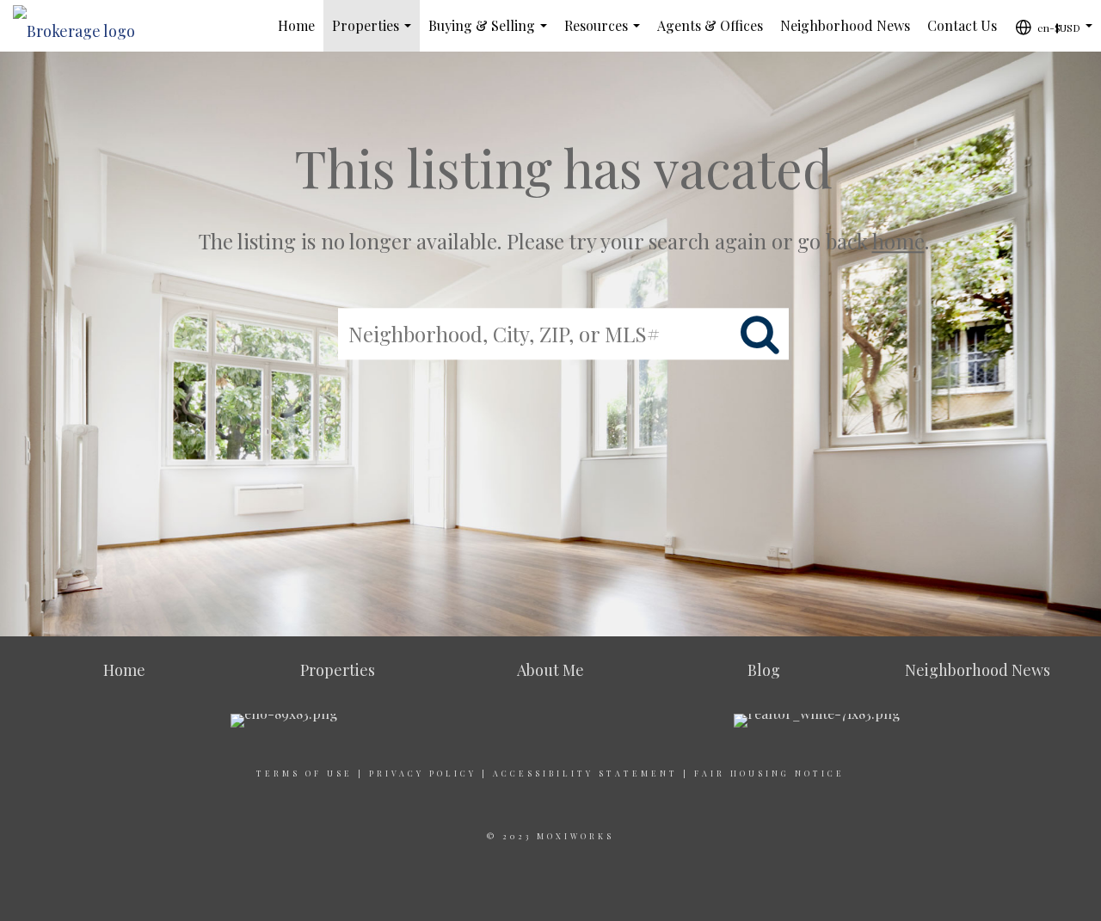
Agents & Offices (710, 25)
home (898, 241)
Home (296, 25)
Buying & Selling (491, 34)
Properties (375, 34)
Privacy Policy (423, 773)
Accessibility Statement (585, 773)
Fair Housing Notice (769, 773)
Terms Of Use (304, 773)
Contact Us (962, 25)
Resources (605, 34)
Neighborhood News (845, 25)
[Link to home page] (82, 26)
